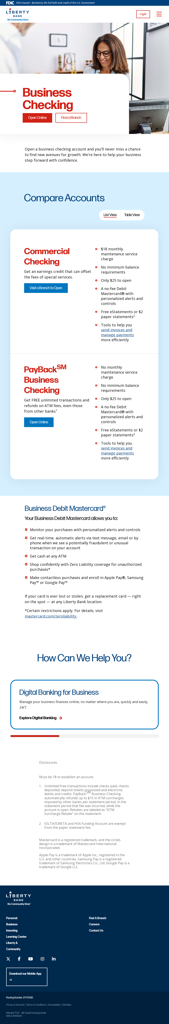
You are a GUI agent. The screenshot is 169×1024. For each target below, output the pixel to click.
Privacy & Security (15, 1004)
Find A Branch (97, 918)
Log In (143, 14)
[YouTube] (30, 960)
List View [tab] (110, 215)
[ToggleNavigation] (159, 14)
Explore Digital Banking (37, 718)
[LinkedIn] (54, 960)
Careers (94, 924)
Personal (11, 918)
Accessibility (54, 1004)
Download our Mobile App (25, 973)
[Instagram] (42, 960)
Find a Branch (71, 118)
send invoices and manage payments (117, 332)
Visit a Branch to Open (46, 288)
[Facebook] (19, 960)
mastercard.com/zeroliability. (51, 616)
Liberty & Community (13, 946)
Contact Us (96, 930)
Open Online (37, 118)
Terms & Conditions (36, 1004)
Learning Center (16, 937)
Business (12, 924)
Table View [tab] (132, 215)
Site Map (66, 1004)
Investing (12, 930)
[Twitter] (8, 960)
